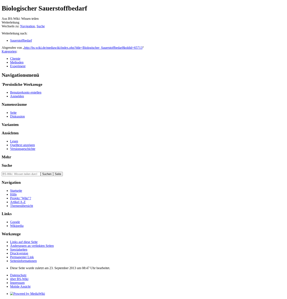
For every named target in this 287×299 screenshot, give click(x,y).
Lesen (14, 141)
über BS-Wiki (19, 279)
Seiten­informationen (23, 261)
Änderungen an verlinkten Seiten (32, 245)
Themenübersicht (21, 206)
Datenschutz (18, 275)
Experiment (17, 66)
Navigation (27, 26)
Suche (41, 26)
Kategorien (9, 51)
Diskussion (17, 116)
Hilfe (13, 194)
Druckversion (19, 253)
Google (15, 222)
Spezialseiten (18, 249)
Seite (13, 112)
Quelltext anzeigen (22, 145)
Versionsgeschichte (22, 149)
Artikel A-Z (18, 202)
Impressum (17, 282)
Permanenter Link (22, 257)
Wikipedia (17, 226)
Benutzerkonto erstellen (25, 92)
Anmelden (17, 96)
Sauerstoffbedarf (21, 40)
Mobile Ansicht (20, 286)
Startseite (16, 190)
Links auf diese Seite (24, 242)
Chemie (15, 58)
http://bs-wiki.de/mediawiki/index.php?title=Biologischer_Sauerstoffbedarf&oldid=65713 (83, 47)
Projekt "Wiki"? (20, 198)
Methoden (17, 62)
